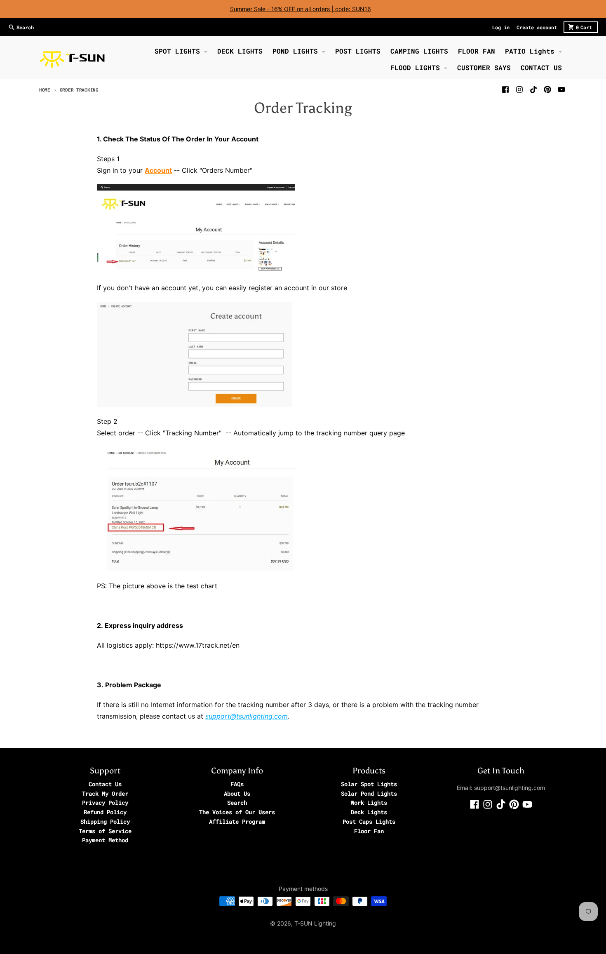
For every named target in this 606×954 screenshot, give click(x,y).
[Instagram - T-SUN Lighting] (519, 89)
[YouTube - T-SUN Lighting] (561, 89)
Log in (501, 27)
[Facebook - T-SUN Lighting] (505, 89)
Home (44, 90)
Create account (537, 27)
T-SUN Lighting (315, 923)
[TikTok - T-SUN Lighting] (533, 89)
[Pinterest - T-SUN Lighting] (547, 89)
